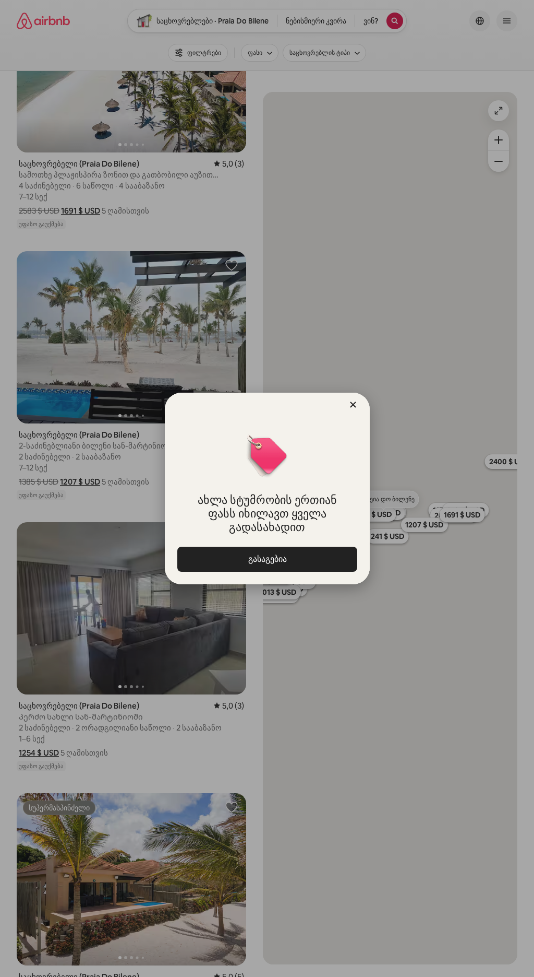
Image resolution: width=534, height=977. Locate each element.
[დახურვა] (353, 405)
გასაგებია (267, 559)
